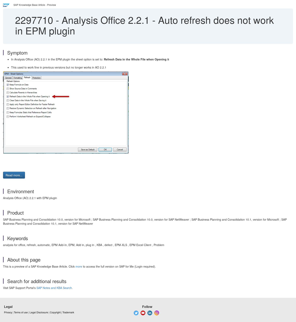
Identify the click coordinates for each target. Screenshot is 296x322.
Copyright (55, 312)
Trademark (68, 312)
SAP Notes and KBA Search (54, 288)
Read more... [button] (14, 175)
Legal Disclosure (39, 312)
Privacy (8, 312)
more (79, 266)
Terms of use (21, 312)
